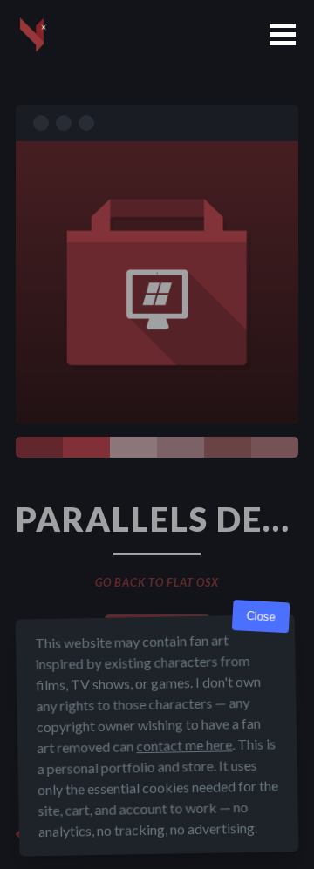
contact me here (184, 745)
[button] (283, 34)
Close (261, 616)
